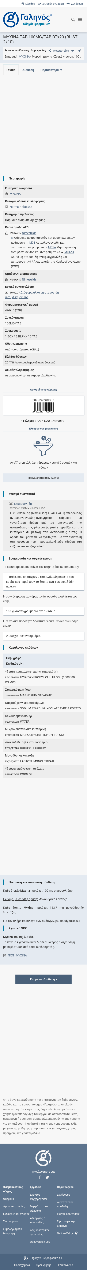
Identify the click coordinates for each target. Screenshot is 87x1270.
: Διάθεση (43, 979)
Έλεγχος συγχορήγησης (39, 1196)
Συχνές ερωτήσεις (68, 1213)
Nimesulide (29, 233)
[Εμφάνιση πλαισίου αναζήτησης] (73, 19)
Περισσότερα (50, 70)
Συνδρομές (63, 1194)
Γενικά (11, 70)
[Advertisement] (43, 122)
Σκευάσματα (10, 1221)
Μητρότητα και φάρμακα (39, 1208)
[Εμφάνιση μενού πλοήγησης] (80, 19)
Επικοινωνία (65, 1265)
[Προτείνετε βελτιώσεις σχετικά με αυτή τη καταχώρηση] (79, 50)
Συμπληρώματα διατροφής (12, 1231)
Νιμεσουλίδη (23, 503)
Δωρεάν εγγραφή (52, 3)
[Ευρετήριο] (72, 50)
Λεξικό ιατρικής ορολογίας (40, 1232)
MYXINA (24, 56)
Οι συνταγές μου (40, 1241)
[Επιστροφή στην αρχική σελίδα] (43, 1162)
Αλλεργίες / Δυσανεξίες (37, 1220)
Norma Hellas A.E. (21, 206)
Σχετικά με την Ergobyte (66, 1223)
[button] (40, 1177)
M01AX (69, 252)
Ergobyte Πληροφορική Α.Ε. (47, 1258)
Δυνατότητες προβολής (65, 1204)
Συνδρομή (76, 3)
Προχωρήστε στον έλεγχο (43, 477)
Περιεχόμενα (22, 1265)
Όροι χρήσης (43, 1265)
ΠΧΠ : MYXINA (17, 955)
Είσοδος (30, 3)
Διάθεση (28, 70)
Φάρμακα (8, 1198)
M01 (32, 242)
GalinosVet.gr (65, 1233)
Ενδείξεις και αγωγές (16, 1213)
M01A (52, 247)
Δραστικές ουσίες (14, 1206)
